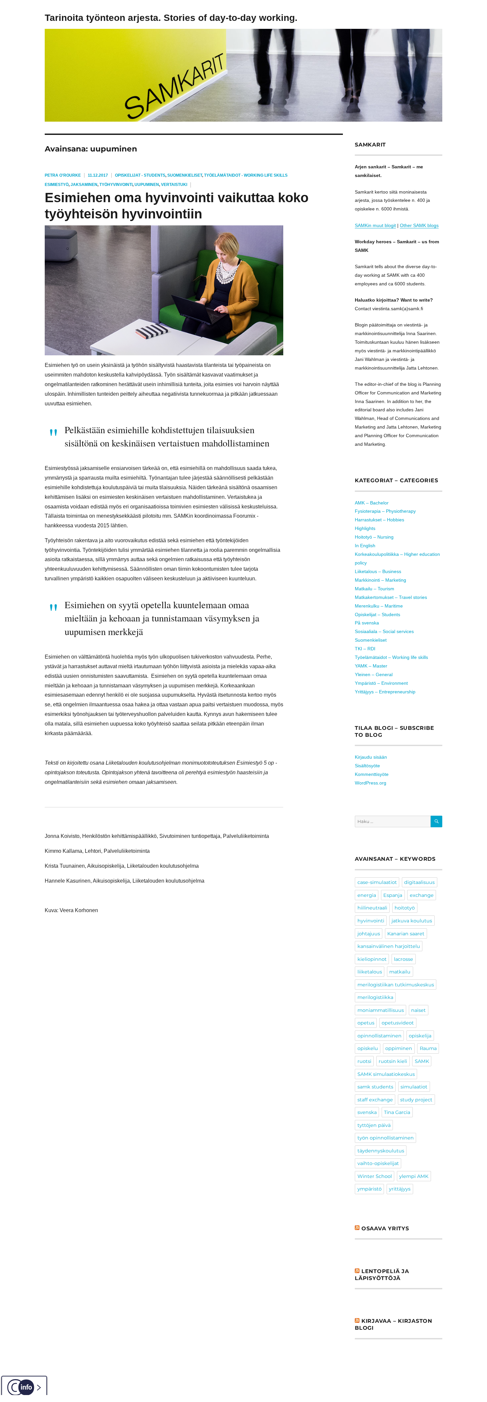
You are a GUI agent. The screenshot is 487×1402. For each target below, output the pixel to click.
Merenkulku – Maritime (379, 606)
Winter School (374, 1176)
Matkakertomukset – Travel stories (391, 597)
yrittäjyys (399, 1189)
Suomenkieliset (184, 175)
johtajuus (368, 934)
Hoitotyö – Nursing (374, 537)
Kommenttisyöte (372, 774)
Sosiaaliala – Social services (384, 631)
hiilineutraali (372, 908)
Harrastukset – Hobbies (379, 519)
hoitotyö (405, 908)
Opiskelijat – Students (377, 614)
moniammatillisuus (380, 1010)
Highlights (365, 528)
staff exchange (375, 1100)
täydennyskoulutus (380, 1151)
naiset (418, 1010)
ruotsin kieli (393, 1061)
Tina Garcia (397, 1112)
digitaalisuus (419, 882)
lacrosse (403, 959)
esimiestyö (57, 184)
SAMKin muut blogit (375, 225)
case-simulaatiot (377, 882)
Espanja (392, 895)
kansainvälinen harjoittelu (388, 946)
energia (366, 895)
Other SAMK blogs (419, 225)
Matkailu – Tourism (374, 588)
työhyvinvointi (116, 184)
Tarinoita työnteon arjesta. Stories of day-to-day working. (171, 18)
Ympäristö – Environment (381, 683)
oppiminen (398, 1048)
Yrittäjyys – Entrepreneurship (385, 691)
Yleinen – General (374, 674)
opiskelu (367, 1048)
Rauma (428, 1048)
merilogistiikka (375, 997)
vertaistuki (174, 184)
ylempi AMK (413, 1176)
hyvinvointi (370, 921)
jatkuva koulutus (412, 921)
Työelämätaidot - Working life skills (246, 175)
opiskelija (420, 1036)
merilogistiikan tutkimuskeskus (395, 985)
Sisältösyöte (367, 765)
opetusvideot (398, 1023)
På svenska (367, 622)
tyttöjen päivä (374, 1125)
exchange (422, 895)
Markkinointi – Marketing (380, 580)
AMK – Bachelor (372, 502)
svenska (367, 1112)
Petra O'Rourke (63, 175)
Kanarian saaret (405, 934)
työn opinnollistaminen (385, 1138)
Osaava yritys (385, 1228)
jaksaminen (84, 184)
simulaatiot (414, 1087)
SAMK (422, 1061)
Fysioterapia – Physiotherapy (385, 511)
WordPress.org (370, 783)
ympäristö (369, 1189)
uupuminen (147, 184)
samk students (375, 1087)
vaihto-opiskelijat (378, 1163)
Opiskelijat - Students (140, 175)
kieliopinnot (372, 959)
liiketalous (369, 972)
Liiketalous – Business (378, 571)
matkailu (399, 972)
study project (416, 1100)
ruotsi (364, 1061)
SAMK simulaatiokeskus (386, 1074)
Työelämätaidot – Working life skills (391, 657)
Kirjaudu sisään (371, 757)
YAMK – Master (371, 666)
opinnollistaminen (379, 1036)
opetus (365, 1023)
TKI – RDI (365, 648)
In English (365, 545)
